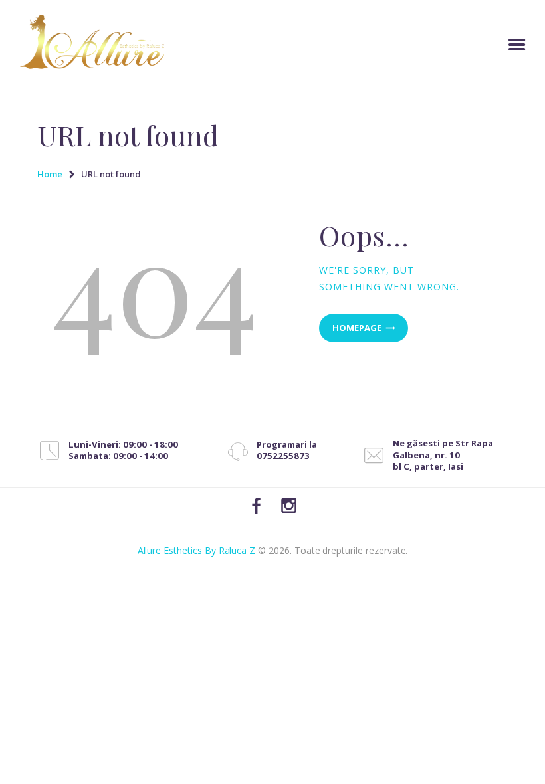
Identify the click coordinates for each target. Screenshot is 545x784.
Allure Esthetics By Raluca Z (197, 550)
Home (49, 174)
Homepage (357, 328)
